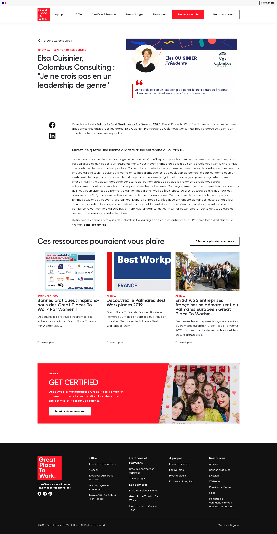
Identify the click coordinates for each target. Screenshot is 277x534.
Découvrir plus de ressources (215, 241)
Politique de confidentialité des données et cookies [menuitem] (221, 503)
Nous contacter (223, 14)
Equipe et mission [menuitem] (179, 464)
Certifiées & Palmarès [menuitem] (104, 14)
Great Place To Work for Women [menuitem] (143, 498)
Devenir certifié (188, 14)
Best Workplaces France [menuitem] (143, 491)
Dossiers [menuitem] (214, 476)
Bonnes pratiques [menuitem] (219, 470)
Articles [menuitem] (213, 464)
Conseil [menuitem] (93, 470)
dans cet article (95, 224)
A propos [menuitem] (60, 14)
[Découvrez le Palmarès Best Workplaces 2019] (139, 298)
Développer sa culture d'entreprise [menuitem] (102, 497)
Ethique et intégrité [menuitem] (181, 481)
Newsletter (268, 3)
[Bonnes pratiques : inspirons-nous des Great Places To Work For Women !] (69, 298)
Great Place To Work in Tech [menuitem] (143, 508)
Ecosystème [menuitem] (176, 470)
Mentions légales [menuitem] (228, 525)
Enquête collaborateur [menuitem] (102, 464)
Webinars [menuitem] (214, 481)
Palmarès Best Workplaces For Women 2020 (129, 124)
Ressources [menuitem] (159, 14)
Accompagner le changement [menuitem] (99, 487)
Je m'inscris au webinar (70, 411)
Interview (44, 50)
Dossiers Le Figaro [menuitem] (220, 487)
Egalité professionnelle (70, 50)
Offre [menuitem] (79, 14)
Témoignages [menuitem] (137, 478)
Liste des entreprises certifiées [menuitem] (141, 471)
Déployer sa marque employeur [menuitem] (101, 478)
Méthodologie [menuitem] (134, 14)
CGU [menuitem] (212, 493)
